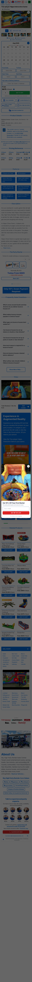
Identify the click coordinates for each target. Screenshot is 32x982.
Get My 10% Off (16, 513)
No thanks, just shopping (16, 516)
